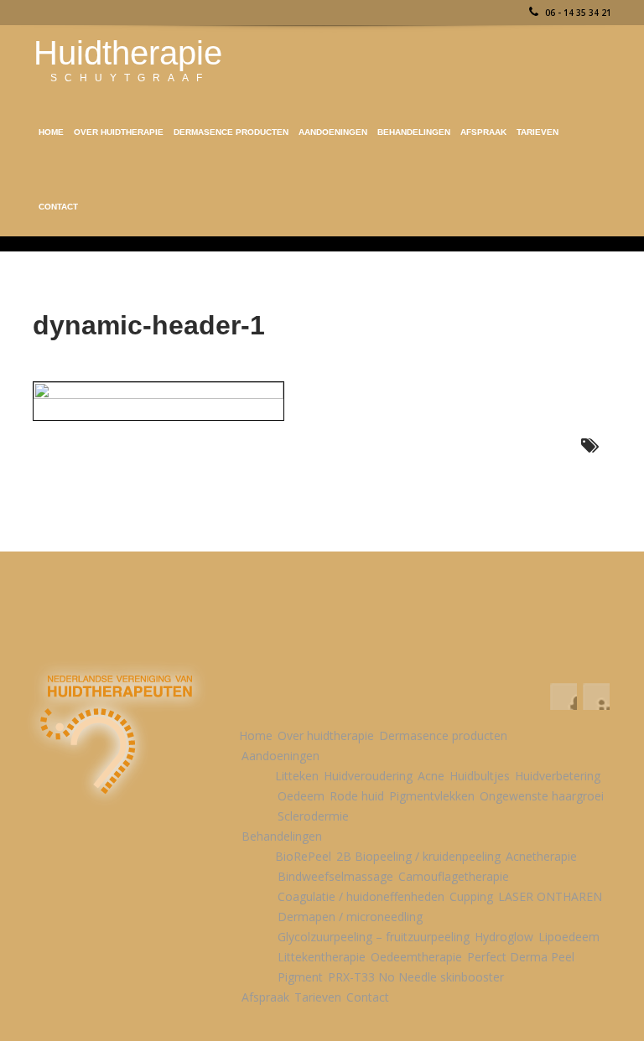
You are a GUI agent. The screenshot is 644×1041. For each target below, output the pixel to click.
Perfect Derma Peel (520, 957)
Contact (58, 206)
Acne (431, 776)
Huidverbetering (557, 776)
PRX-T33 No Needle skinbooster (416, 977)
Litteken (297, 776)
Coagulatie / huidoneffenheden (361, 896)
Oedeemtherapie (416, 957)
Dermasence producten (231, 132)
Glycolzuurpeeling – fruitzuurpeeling (374, 937)
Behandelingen (413, 132)
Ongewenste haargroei (542, 796)
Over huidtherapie (119, 132)
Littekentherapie (322, 957)
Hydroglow (504, 937)
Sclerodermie (313, 816)
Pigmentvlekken (432, 796)
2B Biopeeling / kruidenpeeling (418, 856)
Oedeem (301, 796)
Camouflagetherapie (453, 876)
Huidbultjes (479, 776)
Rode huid (357, 796)
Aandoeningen (333, 132)
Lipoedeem (569, 937)
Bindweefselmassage (335, 876)
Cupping (471, 896)
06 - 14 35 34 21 (577, 12)
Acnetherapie (541, 856)
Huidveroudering (368, 776)
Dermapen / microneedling (350, 916)
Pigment (300, 977)
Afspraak (483, 132)
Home (51, 132)
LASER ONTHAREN (550, 896)
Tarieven (537, 132)
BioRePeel (303, 856)
